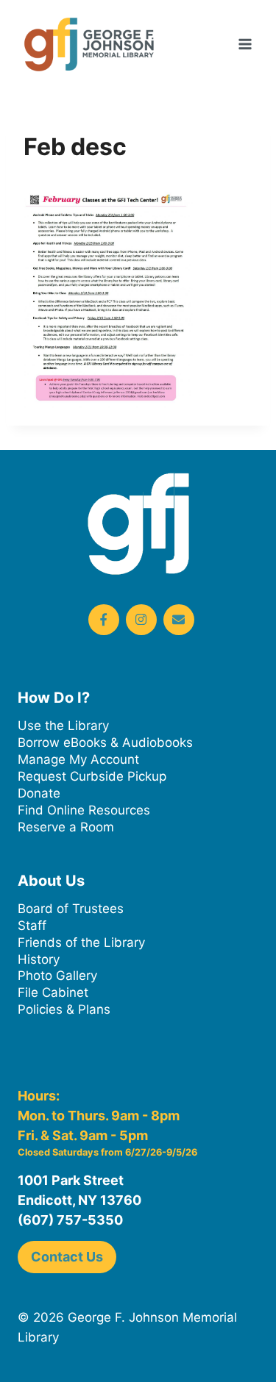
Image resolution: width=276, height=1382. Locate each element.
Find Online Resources (84, 810)
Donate (39, 793)
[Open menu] (244, 43)
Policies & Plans (64, 1009)
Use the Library (63, 725)
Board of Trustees (71, 908)
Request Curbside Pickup (92, 776)
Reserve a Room (66, 827)
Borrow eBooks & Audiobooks (105, 742)
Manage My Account (78, 759)
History (39, 959)
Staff (32, 925)
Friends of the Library (81, 942)
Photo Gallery (57, 975)
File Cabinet (53, 992)
